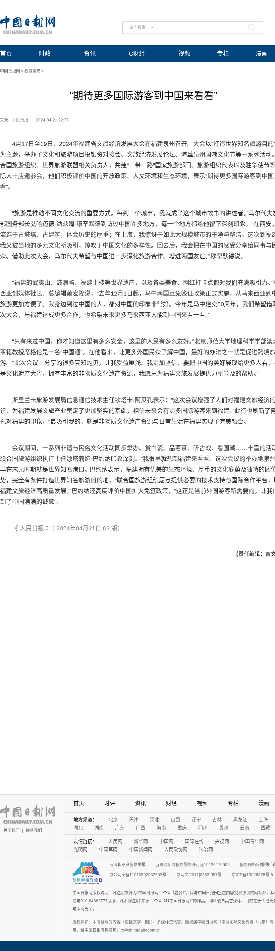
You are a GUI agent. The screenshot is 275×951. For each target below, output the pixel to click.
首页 (6, 53)
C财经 (137, 53)
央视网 (222, 841)
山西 (175, 819)
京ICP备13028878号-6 (252, 875)
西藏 (265, 827)
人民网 (115, 841)
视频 (184, 53)
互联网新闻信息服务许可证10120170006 (193, 864)
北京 (113, 819)
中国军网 (108, 849)
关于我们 (11, 830)
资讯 (90, 53)
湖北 (78, 827)
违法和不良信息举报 (127, 864)
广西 (140, 827)
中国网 (166, 841)
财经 (171, 803)
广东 (119, 827)
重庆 (182, 827)
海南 (161, 827)
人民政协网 (175, 849)
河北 (154, 819)
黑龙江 (240, 819)
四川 (203, 827)
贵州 (223, 827)
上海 (263, 819)
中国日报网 (10, 71)
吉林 (217, 819)
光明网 (80, 849)
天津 (134, 819)
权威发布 (32, 71)
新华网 (141, 841)
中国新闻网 (141, 849)
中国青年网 (252, 841)
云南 (244, 827)
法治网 (206, 849)
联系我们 (34, 830)
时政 (45, 53)
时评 (109, 803)
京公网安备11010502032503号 (137, 875)
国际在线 (194, 841)
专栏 (223, 53)
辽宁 (196, 819)
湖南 (99, 827)
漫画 (262, 53)
